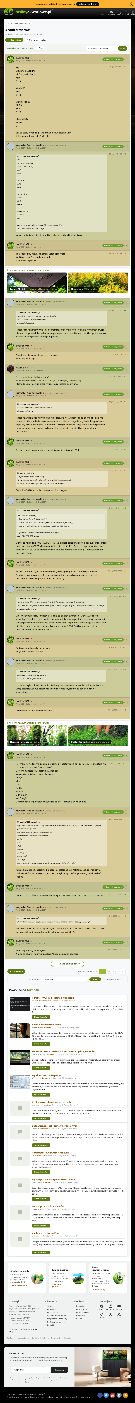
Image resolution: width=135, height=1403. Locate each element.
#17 (125, 820)
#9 (125, 471)
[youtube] (113, 1397)
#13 (124, 647)
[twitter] (106, 1397)
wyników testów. (45, 1233)
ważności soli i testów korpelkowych (54, 1125)
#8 (125, 449)
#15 (124, 710)
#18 (124, 895)
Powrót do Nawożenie (20, 23)
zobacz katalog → (88, 4)
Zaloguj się (11, 48)
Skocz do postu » (41, 1017)
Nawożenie (46, 1001)
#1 (125, 67)
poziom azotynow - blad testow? (54, 1179)
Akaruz (20, 367)
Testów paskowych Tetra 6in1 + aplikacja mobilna (64, 1051)
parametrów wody (46, 1024)
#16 (124, 763)
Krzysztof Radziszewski (29, 145)
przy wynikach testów (48, 1206)
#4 (125, 310)
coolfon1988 (23, 58)
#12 (124, 596)
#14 (124, 669)
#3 (125, 253)
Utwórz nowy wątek (37, 40)
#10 (124, 508)
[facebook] (100, 1395)
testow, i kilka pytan (46, 1075)
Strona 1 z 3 (92, 971)
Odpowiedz (16, 40)
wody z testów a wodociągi (53, 997)
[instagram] (119, 1397)
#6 (125, 376)
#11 (125, 571)
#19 (124, 916)
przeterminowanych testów (52, 1102)
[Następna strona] (123, 971)
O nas (49, 1306)
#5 (125, 355)
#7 (125, 402)
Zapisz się (59, 1370)
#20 (124, 950)
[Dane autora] (126, 59)
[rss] (125, 1397)
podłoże (55, 235)
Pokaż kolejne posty (69, 963)
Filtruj (41, 48)
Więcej (27, 1382)
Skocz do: (35, 979)
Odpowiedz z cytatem (113, 59)
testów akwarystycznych (50, 1152)
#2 (125, 154)
